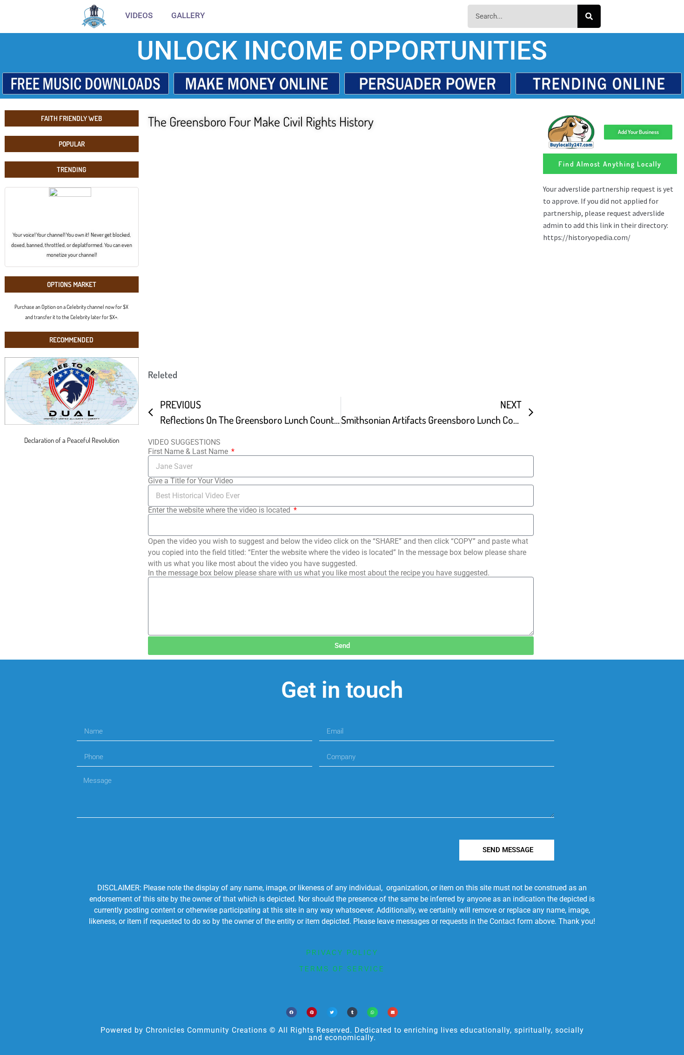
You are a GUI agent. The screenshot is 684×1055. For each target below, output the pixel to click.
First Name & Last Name (189, 451)
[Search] (589, 16)
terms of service (342, 969)
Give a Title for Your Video (190, 481)
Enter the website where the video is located (220, 510)
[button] (291, 1012)
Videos (139, 15)
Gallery (188, 15)
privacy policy (342, 952)
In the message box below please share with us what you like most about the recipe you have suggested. (319, 573)
